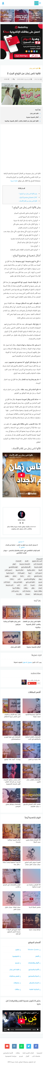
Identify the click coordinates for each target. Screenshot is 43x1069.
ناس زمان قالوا (38, 594)
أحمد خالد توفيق (37, 561)
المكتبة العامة (34, 989)
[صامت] (9, 1029)
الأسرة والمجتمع (25, 567)
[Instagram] (20, 523)
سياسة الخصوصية (10, 1056)
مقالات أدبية (16, 588)
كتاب (25, 585)
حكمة (22, 576)
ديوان (40, 579)
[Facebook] (23, 523)
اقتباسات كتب (38, 564)
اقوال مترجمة (38, 567)
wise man (37, 79)
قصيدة (32, 585)
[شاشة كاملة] (5, 1029)
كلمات (40, 588)
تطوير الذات (21, 573)
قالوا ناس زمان (33, 68)
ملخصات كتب (26, 591)
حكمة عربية (14, 181)
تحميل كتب (38, 573)
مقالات (26, 588)
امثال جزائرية (31, 570)
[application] (21, 1021)
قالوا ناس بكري (30, 582)
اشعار (26, 561)
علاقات (12, 579)
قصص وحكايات (14, 976)
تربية (29, 573)
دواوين (7, 576)
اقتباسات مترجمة (25, 564)
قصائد (40, 585)
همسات (27, 594)
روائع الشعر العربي (29, 579)
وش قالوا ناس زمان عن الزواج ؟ (28, 194)
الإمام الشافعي (13, 567)
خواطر (14, 576)
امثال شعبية (19, 570)
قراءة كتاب (7, 582)
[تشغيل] (38, 1029)
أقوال (27, 1056)
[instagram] (14, 1046)
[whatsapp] (21, 1046)
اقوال (14, 564)
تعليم (17, 950)
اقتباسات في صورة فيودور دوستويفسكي (7, 18)
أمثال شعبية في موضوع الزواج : (28, 197)
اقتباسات (18, 561)
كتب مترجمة (9, 585)
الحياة (40, 570)
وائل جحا (18, 594)
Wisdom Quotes (33, 950)
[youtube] (7, 1046)
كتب (18, 585)
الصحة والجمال (34, 983)
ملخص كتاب (15, 591)
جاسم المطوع (38, 576)
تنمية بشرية (10, 573)
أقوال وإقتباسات (33, 963)
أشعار (37, 956)
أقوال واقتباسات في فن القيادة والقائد (21, 18)
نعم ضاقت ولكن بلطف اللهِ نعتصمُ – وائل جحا (36, 17)
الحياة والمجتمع (33, 976)
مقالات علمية (38, 591)
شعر (19, 579)
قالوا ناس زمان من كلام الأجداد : (28, 201)
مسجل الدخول (27, 662)
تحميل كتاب (8, 570)
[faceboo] (36, 1046)
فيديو (40, 582)
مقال (33, 588)
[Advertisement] (21, 148)
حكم (29, 576)
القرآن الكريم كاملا (28, 1053)
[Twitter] (28, 1046)
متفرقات (16, 983)
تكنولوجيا (16, 956)
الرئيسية (39, 1053)
